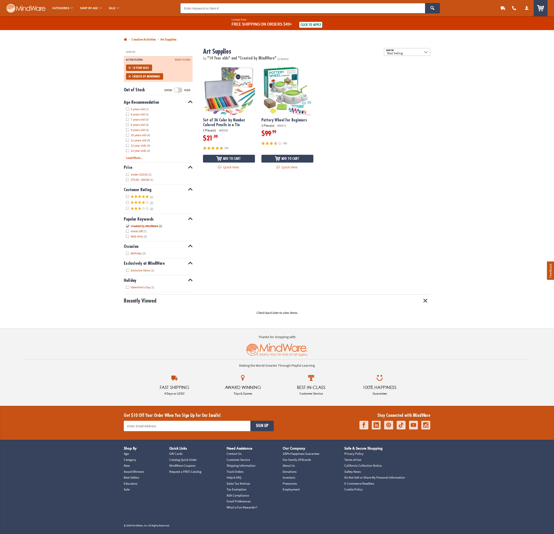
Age (126, 454)
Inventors (289, 477)
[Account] (527, 8)
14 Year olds (140, 67)
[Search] (432, 8)
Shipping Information (241, 465)
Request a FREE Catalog (185, 471)
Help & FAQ (234, 477)
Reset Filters (182, 59)
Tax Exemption (236, 489)
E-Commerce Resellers (359, 483)
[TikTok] (401, 425)
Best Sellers (131, 477)
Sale (127, 489)
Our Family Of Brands (297, 460)
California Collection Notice (363, 465)
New (127, 465)
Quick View (230, 167)
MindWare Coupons (182, 465)
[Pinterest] (388, 425)
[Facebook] (363, 425)
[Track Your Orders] (503, 8)
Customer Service (238, 460)
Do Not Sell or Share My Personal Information (374, 477)
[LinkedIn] (376, 425)
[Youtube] (413, 425)
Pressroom (290, 483)
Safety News (352, 471)
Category (130, 460)
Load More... (134, 158)
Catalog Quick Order (183, 460)
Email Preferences (239, 501)
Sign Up (262, 426)
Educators (130, 483)
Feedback (550, 270)
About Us (289, 465)
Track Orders (235, 471)
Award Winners (134, 471)
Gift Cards (175, 454)
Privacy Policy (354, 454)
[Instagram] (425, 425)
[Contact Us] (514, 8)
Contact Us (234, 454)
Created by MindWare (146, 76)
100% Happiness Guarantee (301, 454)
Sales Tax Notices (238, 483)
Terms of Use (352, 460)
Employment (291, 489)
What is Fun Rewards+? (242, 507)
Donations (289, 471)
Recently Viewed (140, 300)
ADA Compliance (238, 495)
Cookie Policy (353, 489)
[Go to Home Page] (125, 39)
